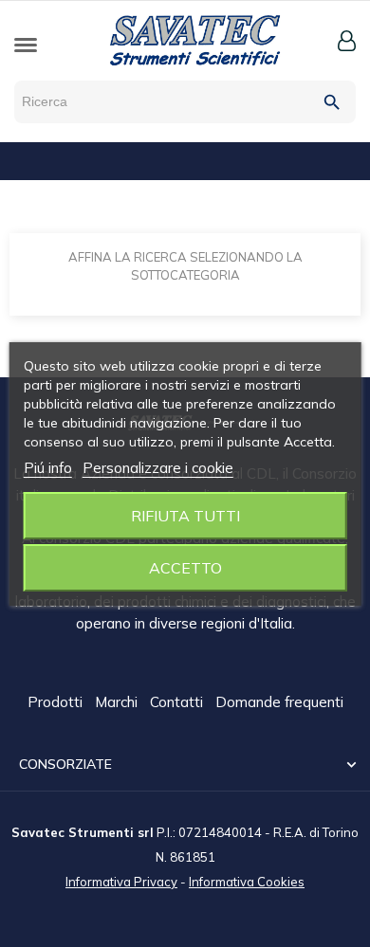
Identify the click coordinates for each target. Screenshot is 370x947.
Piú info (48, 468)
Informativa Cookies (247, 881)
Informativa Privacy (121, 881)
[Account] (347, 40)
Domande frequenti (279, 702)
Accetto (185, 567)
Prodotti (57, 702)
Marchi (118, 702)
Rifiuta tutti (185, 515)
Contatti (178, 702)
